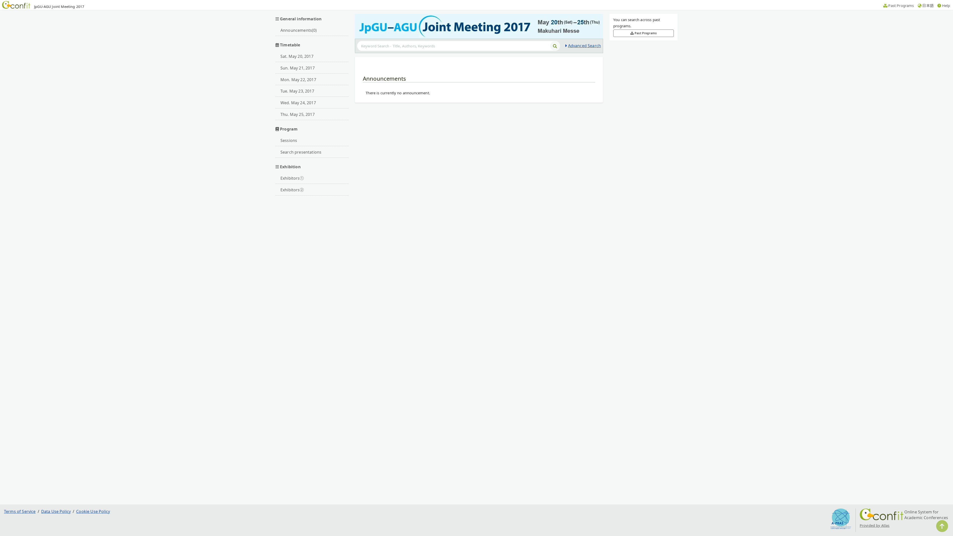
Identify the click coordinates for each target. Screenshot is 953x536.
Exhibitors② (292, 190)
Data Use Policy (56, 511)
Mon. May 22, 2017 (298, 79)
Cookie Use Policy (93, 511)
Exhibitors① (292, 178)
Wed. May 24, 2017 (298, 102)
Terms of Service (20, 511)
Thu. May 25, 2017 (297, 114)
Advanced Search (584, 45)
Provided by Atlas (875, 525)
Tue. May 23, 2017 (297, 91)
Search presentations (300, 152)
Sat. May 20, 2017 (296, 56)
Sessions (288, 140)
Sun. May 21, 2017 (297, 68)
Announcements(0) (298, 30)
